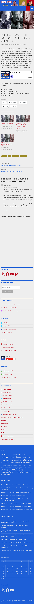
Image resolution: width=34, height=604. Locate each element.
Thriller (9, 472)
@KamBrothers (6, 392)
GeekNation (25, 459)
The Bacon (23, 156)
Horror (4, 465)
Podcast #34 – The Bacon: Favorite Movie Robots (7, 144)
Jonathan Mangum (16, 465)
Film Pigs (16, 44)
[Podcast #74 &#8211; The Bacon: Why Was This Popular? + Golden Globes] (23, 118)
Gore (8, 462)
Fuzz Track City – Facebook (9, 414)
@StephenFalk (6, 326)
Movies (2, 469)
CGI (30, 455)
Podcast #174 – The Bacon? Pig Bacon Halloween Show (16, 506)
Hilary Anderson (15, 462)
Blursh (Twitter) (6, 398)
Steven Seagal (19, 471)
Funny (16, 460)
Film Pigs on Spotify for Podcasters (10, 304)
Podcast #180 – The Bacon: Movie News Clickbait (14, 485)
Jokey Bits (3, 420)
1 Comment (22, 44)
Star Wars (12, 471)
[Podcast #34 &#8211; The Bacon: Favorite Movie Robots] (7, 138)
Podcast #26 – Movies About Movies (11, 164)
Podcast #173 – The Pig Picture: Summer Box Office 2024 (16, 509)
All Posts (9, 374)
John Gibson (4, 539)
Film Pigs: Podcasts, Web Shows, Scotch (18, 600)
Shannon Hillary (5, 471)
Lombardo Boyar (9, 467)
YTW (9, 474)
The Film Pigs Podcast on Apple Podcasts (13, 311)
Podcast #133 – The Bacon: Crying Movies (21, 550)
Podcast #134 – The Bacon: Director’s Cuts (21, 542)
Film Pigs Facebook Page (9, 329)
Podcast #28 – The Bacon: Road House (11, 170)
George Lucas (4, 462)
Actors (4, 156)
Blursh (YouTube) (7, 401)
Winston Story (21, 472)
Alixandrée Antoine (18, 455)
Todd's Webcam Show (8, 436)
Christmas (3, 457)
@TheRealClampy (7, 395)
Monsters (20, 467)
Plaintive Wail (4, 423)
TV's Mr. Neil (7, 185)
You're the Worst (4, 474)
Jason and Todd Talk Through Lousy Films (12, 417)
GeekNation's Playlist (8, 347)
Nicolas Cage (7, 469)
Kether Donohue (26, 465)
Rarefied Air (4, 429)
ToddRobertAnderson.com (8, 439)
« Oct (2, 578)
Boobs (26, 455)
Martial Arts (15, 467)
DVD (10, 156)
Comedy (18, 457)
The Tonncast (4, 433)
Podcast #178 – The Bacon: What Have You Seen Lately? (16, 492)
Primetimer (4, 426)
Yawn (29, 472)
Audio (2, 44)
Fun (14, 460)
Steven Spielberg (26, 471)
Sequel (23, 469)
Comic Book (26, 457)
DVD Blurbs (10, 460)
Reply (6, 210)
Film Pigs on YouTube (8, 344)
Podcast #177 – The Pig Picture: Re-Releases (13, 495)
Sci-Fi (18, 469)
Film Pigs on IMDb (6, 408)
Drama (3, 460)
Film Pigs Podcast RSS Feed (8, 308)
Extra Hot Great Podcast (7, 405)
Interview (15, 156)
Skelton (3, 521)
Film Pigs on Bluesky (6, 332)
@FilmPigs (5, 323)
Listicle (3, 467)
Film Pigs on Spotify (6, 411)
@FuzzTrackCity (6, 389)
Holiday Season (25, 462)
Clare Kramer (10, 457)
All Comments (14, 371)
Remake (14, 469)
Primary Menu (32, 8)
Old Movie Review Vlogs (9, 350)
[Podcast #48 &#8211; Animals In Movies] (7, 118)
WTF (27, 472)
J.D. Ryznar (9, 465)
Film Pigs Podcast (6, 32)
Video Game (14, 472)
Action (4, 454)
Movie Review (26, 467)
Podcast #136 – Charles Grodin (18, 539)
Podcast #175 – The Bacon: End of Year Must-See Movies (16, 503)
